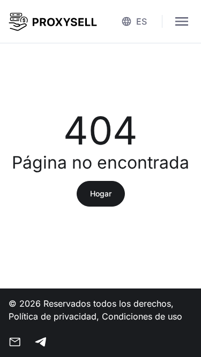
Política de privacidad (52, 316)
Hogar (100, 193)
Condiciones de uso (142, 316)
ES (141, 21)
